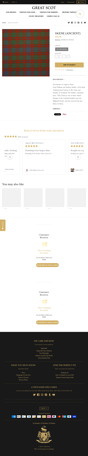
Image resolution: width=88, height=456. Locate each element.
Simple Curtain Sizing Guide (65, 377)
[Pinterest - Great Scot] (78, 23)
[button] (10, 157)
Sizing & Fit (64, 372)
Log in (62, 2)
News (23, 372)
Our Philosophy (44, 353)
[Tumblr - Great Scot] (82, 23)
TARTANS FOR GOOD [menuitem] (27, 12)
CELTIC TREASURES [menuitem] (36, 16)
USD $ (13, 2)
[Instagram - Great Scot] (75, 23)
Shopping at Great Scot (23, 375)
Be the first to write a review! (47, 265)
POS (35, 449)
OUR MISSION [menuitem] (11, 12)
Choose (57, 45)
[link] (44, 170)
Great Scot (46, 446)
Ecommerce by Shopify (47, 449)
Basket (82, 2)
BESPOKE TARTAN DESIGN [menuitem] (72, 12)
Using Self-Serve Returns (44, 351)
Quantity (58, 53)
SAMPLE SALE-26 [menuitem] (53, 16)
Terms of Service (23, 377)
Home (4, 22)
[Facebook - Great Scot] (72, 23)
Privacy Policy (23, 380)
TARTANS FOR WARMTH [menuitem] (49, 12)
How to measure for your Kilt (65, 375)
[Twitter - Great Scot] (69, 23)
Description (58, 79)
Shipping (57, 39)
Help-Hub (44, 348)
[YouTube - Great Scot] (85, 23)
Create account (70, 2)
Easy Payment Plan (44, 358)
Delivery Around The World (44, 355)
